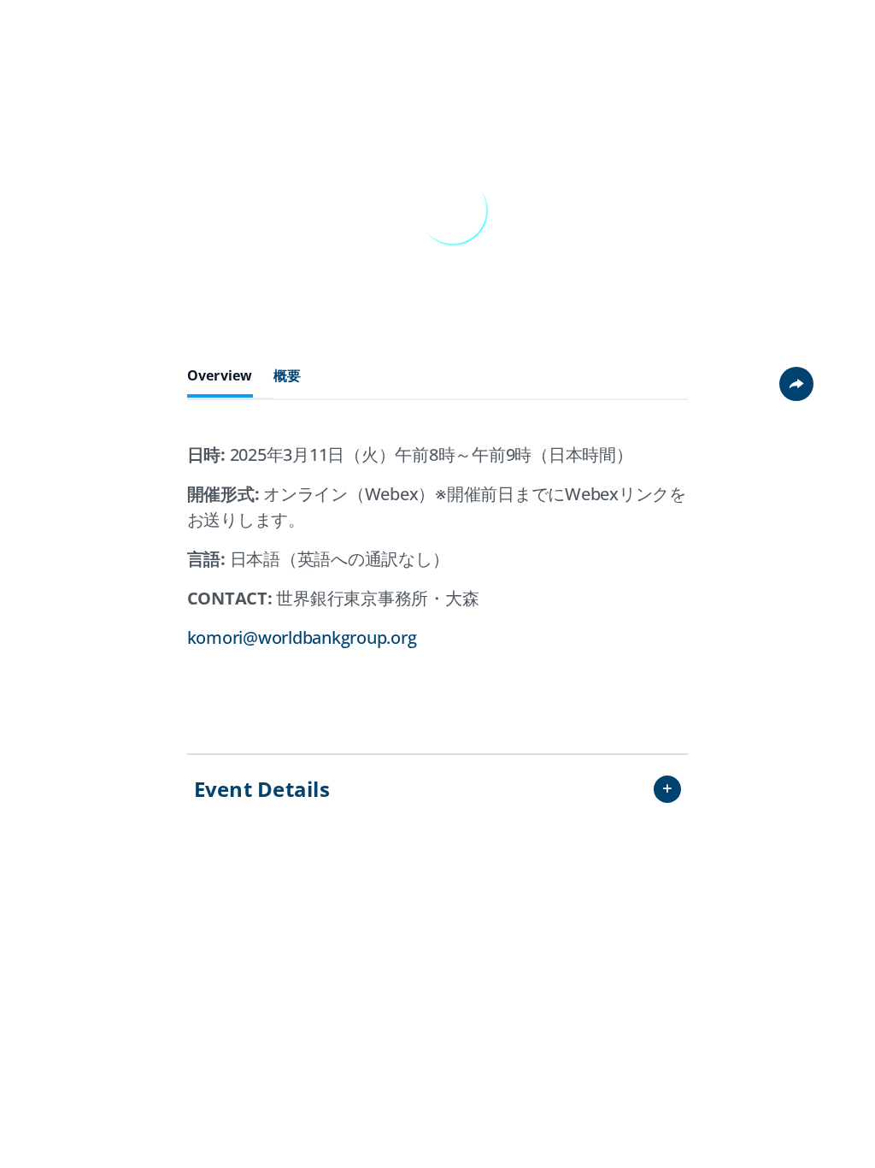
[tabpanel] (438, 570)
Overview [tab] (220, 376)
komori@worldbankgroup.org (302, 637)
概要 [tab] (287, 376)
